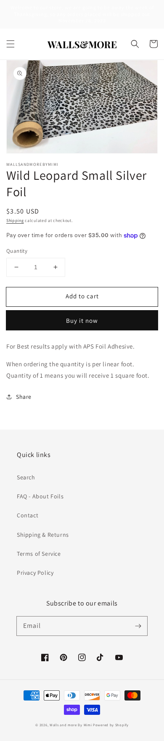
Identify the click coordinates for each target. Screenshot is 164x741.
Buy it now (82, 320)
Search (26, 477)
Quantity (16, 250)
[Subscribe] (138, 626)
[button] (10, 44)
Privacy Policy (35, 572)
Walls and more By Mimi (71, 724)
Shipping (15, 220)
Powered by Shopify (111, 724)
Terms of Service (39, 553)
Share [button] (24, 396)
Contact (27, 515)
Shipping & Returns (43, 534)
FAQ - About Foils (40, 496)
